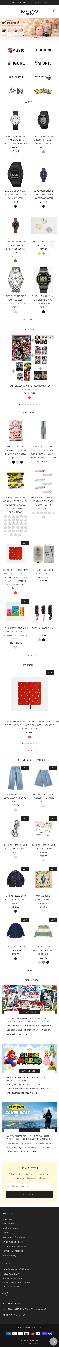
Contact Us (8, 1223)
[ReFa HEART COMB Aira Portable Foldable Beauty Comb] (44, 481)
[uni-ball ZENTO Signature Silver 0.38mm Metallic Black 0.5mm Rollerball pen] (44, 430)
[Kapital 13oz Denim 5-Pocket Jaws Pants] (44, 778)
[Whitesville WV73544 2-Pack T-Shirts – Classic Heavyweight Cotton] (15, 430)
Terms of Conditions (12, 1251)
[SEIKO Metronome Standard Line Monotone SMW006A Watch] (15, 120)
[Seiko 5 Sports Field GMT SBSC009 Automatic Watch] (15, 280)
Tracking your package (14, 1246)
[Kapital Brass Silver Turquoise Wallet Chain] (44, 829)
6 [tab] (33, 404)
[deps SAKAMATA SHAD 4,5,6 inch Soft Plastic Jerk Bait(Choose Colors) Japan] (15, 481)
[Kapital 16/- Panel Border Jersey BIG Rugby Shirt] (44, 930)
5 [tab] (35, 35)
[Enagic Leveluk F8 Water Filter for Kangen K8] (44, 553)
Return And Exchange (13, 1237)
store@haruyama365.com (15, 1269)
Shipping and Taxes (12, 1241)
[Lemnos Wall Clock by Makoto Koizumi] (44, 225)
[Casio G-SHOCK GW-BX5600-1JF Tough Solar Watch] (44, 120)
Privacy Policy (9, 1255)
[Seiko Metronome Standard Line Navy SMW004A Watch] (44, 174)
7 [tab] (36, 404)
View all (28, 320)
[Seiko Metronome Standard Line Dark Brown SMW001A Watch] (15, 225)
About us (7, 1219)
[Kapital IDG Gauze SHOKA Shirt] (15, 930)
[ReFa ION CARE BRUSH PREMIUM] (44, 612)
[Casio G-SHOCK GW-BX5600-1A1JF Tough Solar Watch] (15, 174)
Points (5, 1232)
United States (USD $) (28, 1328)
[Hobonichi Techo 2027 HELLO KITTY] (15, 553)
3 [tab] (29, 35)
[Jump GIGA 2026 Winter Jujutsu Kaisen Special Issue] (29, 358)
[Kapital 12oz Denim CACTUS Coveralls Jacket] (15, 879)
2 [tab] (26, 35)
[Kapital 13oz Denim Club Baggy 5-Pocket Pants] (15, 778)
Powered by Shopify (29, 1340)
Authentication (10, 1228)
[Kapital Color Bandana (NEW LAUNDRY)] (44, 879)
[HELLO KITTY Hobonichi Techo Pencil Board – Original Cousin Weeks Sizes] (15, 612)
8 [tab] (39, 404)
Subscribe (28, 1194)
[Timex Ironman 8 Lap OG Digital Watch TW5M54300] (44, 280)
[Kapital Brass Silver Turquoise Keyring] (15, 829)
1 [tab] (23, 35)
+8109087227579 (11, 1273)
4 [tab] (32, 35)
